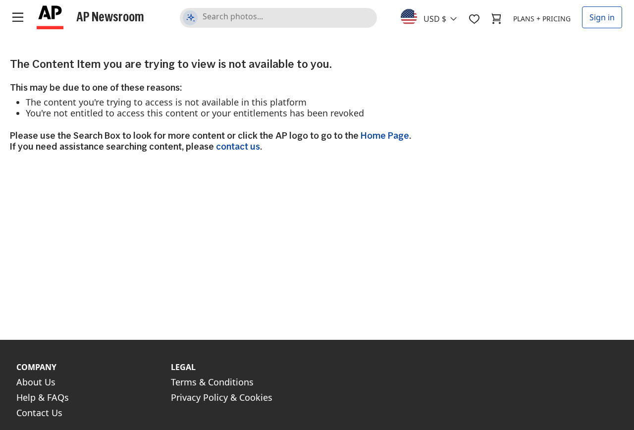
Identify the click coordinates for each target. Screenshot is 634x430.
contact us (238, 146)
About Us (35, 382)
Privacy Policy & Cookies (221, 397)
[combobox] (434, 16)
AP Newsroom (110, 16)
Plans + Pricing (542, 18)
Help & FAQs (42, 397)
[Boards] (474, 19)
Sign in (602, 17)
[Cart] (496, 19)
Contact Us (39, 413)
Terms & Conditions (212, 382)
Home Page (385, 135)
